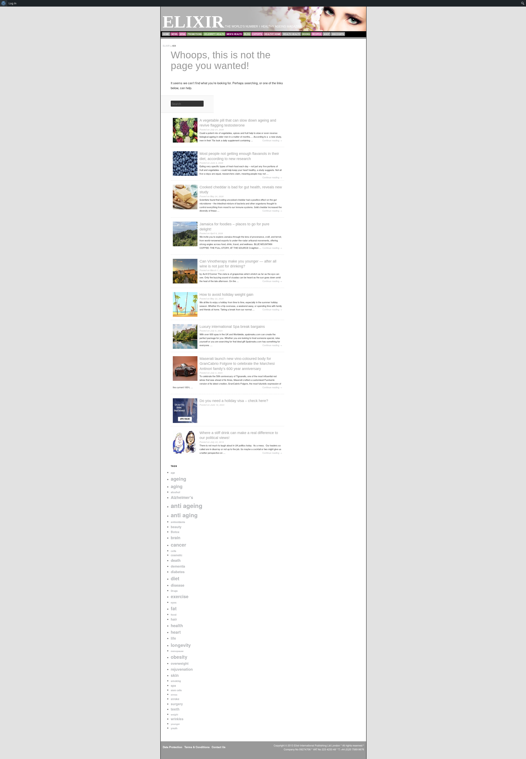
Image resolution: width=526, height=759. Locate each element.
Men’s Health (234, 34)
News (174, 34)
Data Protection (172, 747)
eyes (173, 602)
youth (174, 728)
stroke (175, 699)
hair (174, 619)
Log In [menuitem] (12, 3)
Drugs (174, 591)
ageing (178, 478)
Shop (327, 34)
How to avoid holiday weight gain (226, 295)
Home (166, 34)
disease (177, 585)
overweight (180, 663)
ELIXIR (193, 21)
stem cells (176, 690)
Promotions (195, 34)
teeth (175, 709)
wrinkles (177, 719)
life (173, 638)
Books (306, 34)
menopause (177, 651)
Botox (175, 532)
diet (175, 578)
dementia (178, 566)
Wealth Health (291, 34)
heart (176, 632)
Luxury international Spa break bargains (232, 327)
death (176, 560)
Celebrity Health (214, 34)
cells (173, 551)
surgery (177, 703)
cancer (178, 544)
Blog (247, 34)
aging (176, 486)
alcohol (175, 492)
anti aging (184, 515)
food (173, 614)
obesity (179, 656)
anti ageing (186, 505)
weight (174, 714)
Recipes (316, 34)
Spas (182, 34)
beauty (176, 526)
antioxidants (178, 522)
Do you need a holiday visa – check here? (234, 401)
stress (174, 694)
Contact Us (218, 747)
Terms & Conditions (197, 747)
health (177, 625)
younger (175, 724)
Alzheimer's (182, 497)
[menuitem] (3, 3)
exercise (179, 596)
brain (175, 537)
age (173, 473)
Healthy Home (272, 34)
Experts (257, 34)
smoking (176, 681)
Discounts (338, 34)
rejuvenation (182, 669)
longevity (181, 645)
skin (175, 675)
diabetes (178, 571)
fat (174, 608)
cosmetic (176, 555)
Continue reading (272, 140)
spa (173, 685)
